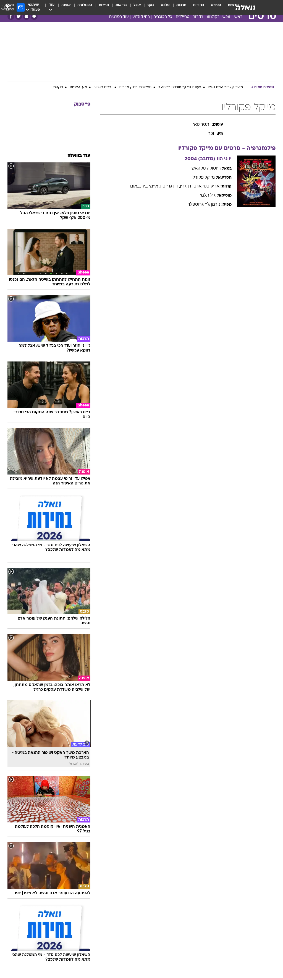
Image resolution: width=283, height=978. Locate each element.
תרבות (181, 5)
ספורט (216, 5)
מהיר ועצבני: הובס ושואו (225, 87)
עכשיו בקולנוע (218, 17)
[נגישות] (7, 7)
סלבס (165, 5)
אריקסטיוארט (206, 186)
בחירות (198, 5)
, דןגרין (186, 186)
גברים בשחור (103, 87)
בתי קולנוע (141, 17)
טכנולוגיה (84, 5)
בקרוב (198, 17)
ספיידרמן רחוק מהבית (135, 87)
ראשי (238, 17)
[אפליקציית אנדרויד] (34, 16)
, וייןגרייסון (170, 186)
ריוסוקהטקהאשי (205, 168)
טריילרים (182, 17)
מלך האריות (78, 87)
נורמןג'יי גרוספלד (204, 204)
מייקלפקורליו (202, 177)
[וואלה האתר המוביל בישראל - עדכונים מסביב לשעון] (245, 7)
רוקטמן (58, 87)
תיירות (104, 5)
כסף (151, 5)
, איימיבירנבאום (145, 186)
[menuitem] (212, 7)
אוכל (137, 5)
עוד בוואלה (78, 155)
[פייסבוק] (10, 16)
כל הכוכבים (162, 17)
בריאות (121, 5)
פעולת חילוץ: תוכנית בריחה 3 (179, 87)
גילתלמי (208, 195)
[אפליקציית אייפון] (26, 16)
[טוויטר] (18, 16)
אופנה (66, 5)
